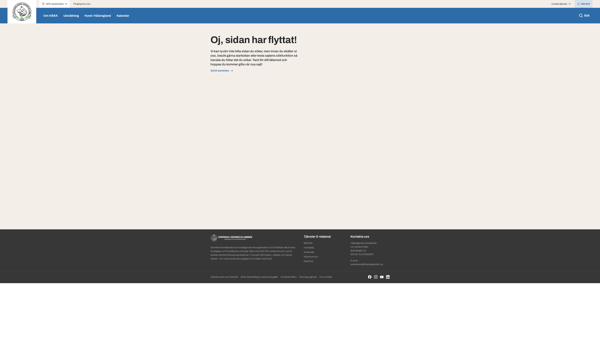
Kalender (123, 15)
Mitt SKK (308, 243)
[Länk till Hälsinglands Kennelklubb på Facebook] (370, 277)
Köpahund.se (311, 256)
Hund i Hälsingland (98, 15)
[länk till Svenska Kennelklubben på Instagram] (376, 277)
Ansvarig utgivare (308, 277)
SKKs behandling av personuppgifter (259, 277)
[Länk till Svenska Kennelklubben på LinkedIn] (388, 277)
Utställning (71, 15)
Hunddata (309, 247)
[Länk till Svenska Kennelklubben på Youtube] (382, 277)
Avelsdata (309, 252)
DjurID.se (308, 261)
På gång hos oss (81, 4)
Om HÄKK (50, 15)
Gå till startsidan (219, 70)
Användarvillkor (289, 277)
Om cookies (325, 277)
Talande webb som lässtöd (224, 277)
